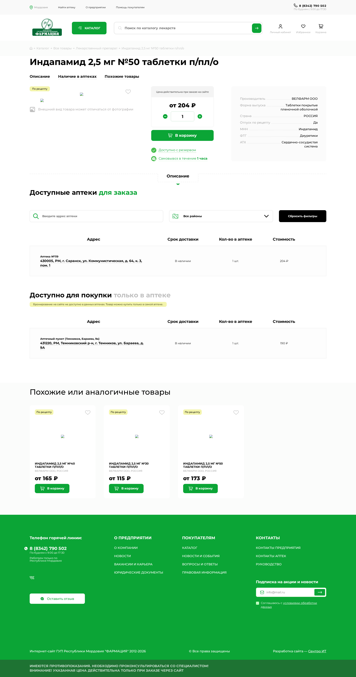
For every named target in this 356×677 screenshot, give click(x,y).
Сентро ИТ (317, 651)
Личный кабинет (280, 32)
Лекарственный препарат (96, 48)
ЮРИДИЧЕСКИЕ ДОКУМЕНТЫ (138, 572)
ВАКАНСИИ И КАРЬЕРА (133, 564)
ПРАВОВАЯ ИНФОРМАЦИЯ (204, 572)
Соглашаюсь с (289, 605)
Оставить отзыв (60, 599)
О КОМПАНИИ (126, 548)
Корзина (320, 32)
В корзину (185, 135)
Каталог (92, 28)
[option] (82, 95)
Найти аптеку (66, 7)
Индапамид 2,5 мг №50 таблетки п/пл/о (203, 465)
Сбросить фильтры (302, 216)
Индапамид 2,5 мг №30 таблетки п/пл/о (129, 465)
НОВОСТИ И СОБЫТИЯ (201, 556)
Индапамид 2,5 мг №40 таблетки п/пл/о (55, 465)
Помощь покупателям (130, 7)
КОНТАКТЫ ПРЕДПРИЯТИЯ (278, 548)
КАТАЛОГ (189, 548)
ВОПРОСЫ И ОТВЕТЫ (200, 564)
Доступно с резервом (177, 150)
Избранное (303, 32)
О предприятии (96, 7)
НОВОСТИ (122, 556)
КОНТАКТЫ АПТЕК (271, 556)
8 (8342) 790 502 (312, 6)
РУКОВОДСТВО (269, 564)
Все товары (62, 48)
